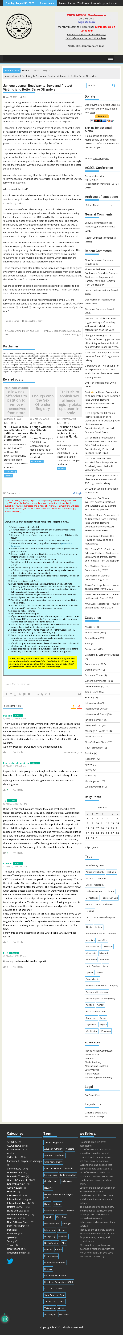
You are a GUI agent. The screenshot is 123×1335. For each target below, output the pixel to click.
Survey (88, 769)
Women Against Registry (98, 1077)
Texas (103, 1018)
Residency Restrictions (97, 992)
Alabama (111, 871)
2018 (114, 183)
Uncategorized (93, 781)
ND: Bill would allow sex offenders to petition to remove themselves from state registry (16, 402)
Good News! (91, 691)
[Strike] (20, 694)
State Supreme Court (96, 1011)
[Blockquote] (33, 694)
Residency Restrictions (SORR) (100, 998)
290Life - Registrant (95, 865)
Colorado (110, 891)
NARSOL (89, 1058)
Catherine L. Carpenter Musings (102, 654)
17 (97, 828)
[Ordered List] (24, 694)
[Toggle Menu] (110, 58)
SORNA (100, 1005)
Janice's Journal (12, 321)
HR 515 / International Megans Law (100, 919)
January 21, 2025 (13, 418)
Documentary (92, 669)
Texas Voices (92, 1073)
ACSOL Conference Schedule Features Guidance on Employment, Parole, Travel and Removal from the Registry (102, 277)
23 (92, 833)
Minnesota (91, 953)
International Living (95, 708)
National (8, 475)
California (90, 649)
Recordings (88, 26)
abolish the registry (33, 321)
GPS (98, 904)
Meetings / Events (95, 730)
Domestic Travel (94, 675)
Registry (114, 985)
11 (102, 823)
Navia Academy (93, 1062)
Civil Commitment (94, 891)
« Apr (88, 847)
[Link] (42, 694)
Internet (112, 933)
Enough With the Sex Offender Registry (43, 402)
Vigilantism (91, 1024)
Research (90, 758)
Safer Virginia (92, 1069)
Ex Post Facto (92, 897)
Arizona (89, 878)
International (92, 703)
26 (107, 833)
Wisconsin (106, 1031)
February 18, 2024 (67, 418)
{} (46, 694)
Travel (88, 775)
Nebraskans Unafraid (96, 1065)
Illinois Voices (92, 1054)
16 (92, 828)
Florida (89, 904)
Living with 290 (93, 725)
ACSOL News (92, 632)
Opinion (90, 972)
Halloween (108, 904)
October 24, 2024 (40, 418)
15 (87, 828)
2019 (88, 187)
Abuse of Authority (95, 871)
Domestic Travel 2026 (100, 588)
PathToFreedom (94, 747)
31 (97, 838)
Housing (89, 697)
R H (24, 97)
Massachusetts (93, 946)
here (92, 112)
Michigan (108, 946)
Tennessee (91, 1018)
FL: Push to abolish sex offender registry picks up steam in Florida (69, 402)
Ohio (105, 966)
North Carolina (93, 966)
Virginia (103, 1024)
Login (79, 493)
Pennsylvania (92, 979)
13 (112, 823)
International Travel (96, 714)
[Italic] (11, 694)
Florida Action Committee (99, 1050)
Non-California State (96, 742)
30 (92, 838)
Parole (100, 972)
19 (68, 422)
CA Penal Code (93, 1095)
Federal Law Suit (110, 897)
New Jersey (91, 959)
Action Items (92, 637)
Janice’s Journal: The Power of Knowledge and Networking (99, 539)
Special (88, 764)
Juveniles (90, 940)
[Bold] (6, 694)
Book (87, 643)
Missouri (103, 953)
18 (102, 828)
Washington (92, 1031)
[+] (51, 694)
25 (102, 833)
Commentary (10, 471)
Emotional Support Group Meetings (86, 34)
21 (117, 828)
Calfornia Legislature (96, 1112)
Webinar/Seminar (94, 786)
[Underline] (15, 694)
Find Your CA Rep (94, 1116)
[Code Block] (38, 694)
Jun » (95, 847)
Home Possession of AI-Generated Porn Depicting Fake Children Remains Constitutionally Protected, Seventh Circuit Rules (102, 399)
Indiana (98, 927)
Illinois (89, 927)
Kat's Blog (102, 940)
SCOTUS (90, 1005)
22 (87, 833)
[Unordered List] (29, 694)
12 (41, 422)
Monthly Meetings (68, 26)
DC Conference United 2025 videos (86, 38)
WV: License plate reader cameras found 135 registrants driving (102, 356)
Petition (89, 753)
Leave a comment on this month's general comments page (100, 226)
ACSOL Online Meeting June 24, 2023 (22, 332)
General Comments (95, 680)
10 (15, 422)
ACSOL (88, 626)
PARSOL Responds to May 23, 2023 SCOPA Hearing (62, 332)
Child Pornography (95, 884)
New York (104, 959)
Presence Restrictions (96, 985)
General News (93, 686)
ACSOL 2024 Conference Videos (86, 45)
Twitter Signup (101, 158)
